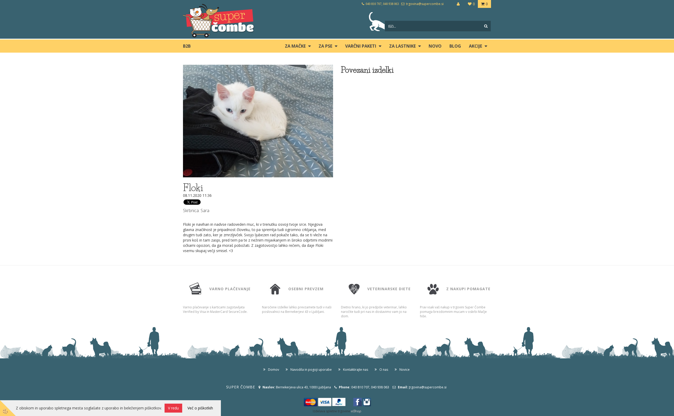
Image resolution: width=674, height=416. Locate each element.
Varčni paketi (360, 46)
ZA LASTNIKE (402, 46)
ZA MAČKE (295, 46)
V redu (173, 407)
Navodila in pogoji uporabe (311, 369)
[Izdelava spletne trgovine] (356, 411)
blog (455, 46)
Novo (435, 46)
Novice (404, 369)
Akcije (475, 46)
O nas (383, 369)
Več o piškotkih (200, 407)
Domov (273, 369)
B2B (187, 46)
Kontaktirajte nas (355, 369)
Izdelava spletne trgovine (331, 411)
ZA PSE (325, 46)
